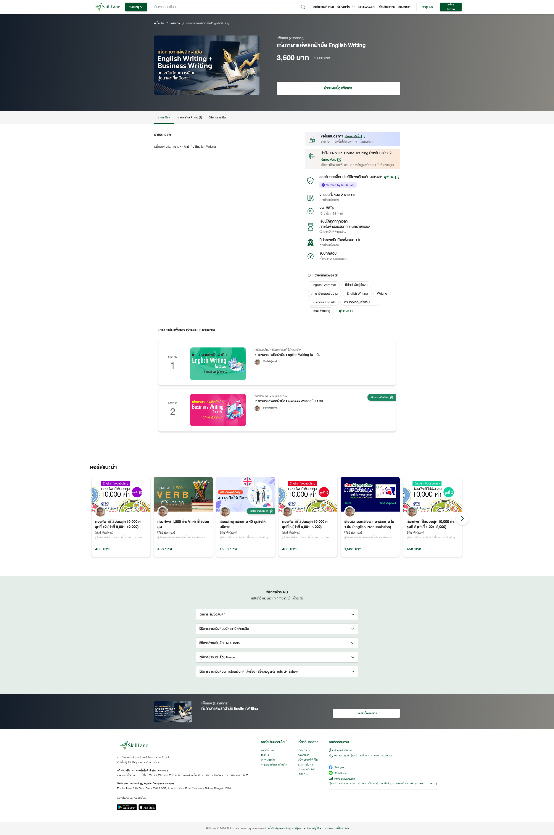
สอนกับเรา (404, 7)
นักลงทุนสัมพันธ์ (306, 769)
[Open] (303, 7)
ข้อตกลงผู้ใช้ (312, 828)
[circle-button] (462, 518)
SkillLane (339, 767)
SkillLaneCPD (366, 7)
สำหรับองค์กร (387, 7)
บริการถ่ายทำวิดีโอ (308, 760)
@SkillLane (340, 773)
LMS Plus (303, 774)
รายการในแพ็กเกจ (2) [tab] (189, 117)
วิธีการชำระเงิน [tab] (217, 117)
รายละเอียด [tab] (164, 117)
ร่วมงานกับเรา (305, 764)
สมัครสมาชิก (451, 7)
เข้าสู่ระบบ (427, 7)
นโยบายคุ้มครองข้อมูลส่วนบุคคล (285, 828)
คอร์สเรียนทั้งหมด (323, 7)
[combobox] (229, 7)
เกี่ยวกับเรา (304, 750)
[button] (324, 284)
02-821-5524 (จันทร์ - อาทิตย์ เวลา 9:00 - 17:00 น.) (363, 755)
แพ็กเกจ (175, 23)
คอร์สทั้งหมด (267, 750)
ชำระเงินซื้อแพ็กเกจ (338, 88)
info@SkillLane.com (345, 779)
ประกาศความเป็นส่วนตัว (336, 828)
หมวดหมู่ (134, 7)
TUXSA (265, 755)
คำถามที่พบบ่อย (343, 750)
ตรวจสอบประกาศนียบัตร (274, 764)
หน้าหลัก (159, 23)
